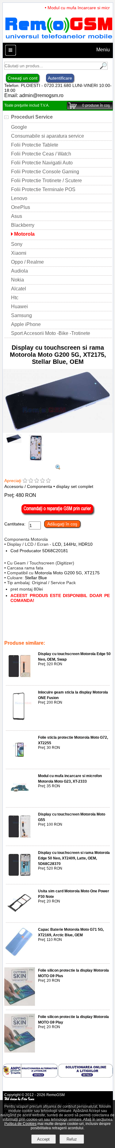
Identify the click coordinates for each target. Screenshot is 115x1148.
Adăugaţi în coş (62, 523)
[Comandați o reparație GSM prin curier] (58, 514)
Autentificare (60, 78)
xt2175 (28, 626)
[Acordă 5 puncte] (48, 481)
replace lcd (15, 630)
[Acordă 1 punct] (25, 481)
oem (64, 626)
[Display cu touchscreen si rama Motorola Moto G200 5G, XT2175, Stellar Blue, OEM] (58, 431)
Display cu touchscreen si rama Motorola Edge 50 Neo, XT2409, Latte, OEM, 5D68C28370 (74, 858)
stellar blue (47, 626)
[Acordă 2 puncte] (31, 481)
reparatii (94, 630)
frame (33, 630)
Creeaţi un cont (22, 78)
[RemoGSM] (58, 39)
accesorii (74, 630)
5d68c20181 (52, 630)
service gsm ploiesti (88, 626)
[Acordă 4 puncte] (42, 481)
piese (30, 634)
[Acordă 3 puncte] (36, 481)
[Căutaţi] (103, 68)
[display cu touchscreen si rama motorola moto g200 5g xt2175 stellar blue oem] (58, 467)
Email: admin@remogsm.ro (33, 95)
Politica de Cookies (20, 1124)
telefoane (13, 634)
